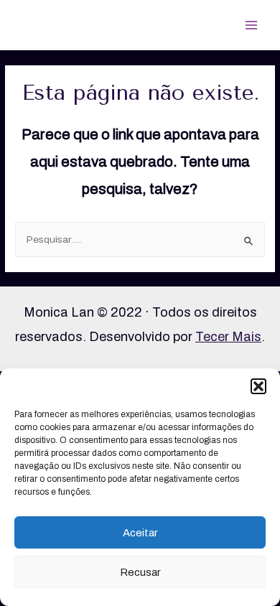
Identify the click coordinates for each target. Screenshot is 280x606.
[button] (258, 386)
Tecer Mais (228, 337)
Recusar (140, 572)
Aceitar (140, 533)
